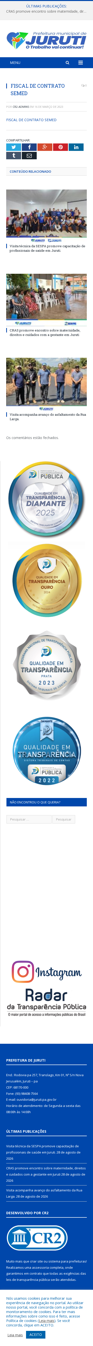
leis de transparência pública (28, 1279)
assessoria (40, 1267)
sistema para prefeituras (67, 1261)
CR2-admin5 (21, 107)
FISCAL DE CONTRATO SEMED (31, 119)
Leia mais (46, 1320)
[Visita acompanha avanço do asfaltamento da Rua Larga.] (46, 384)
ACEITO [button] (36, 1334)
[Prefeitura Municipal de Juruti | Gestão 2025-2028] (46, 39)
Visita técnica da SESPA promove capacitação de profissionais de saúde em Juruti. (47, 248)
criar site (36, 1261)
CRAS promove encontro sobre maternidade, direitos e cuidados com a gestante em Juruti (47, 11)
